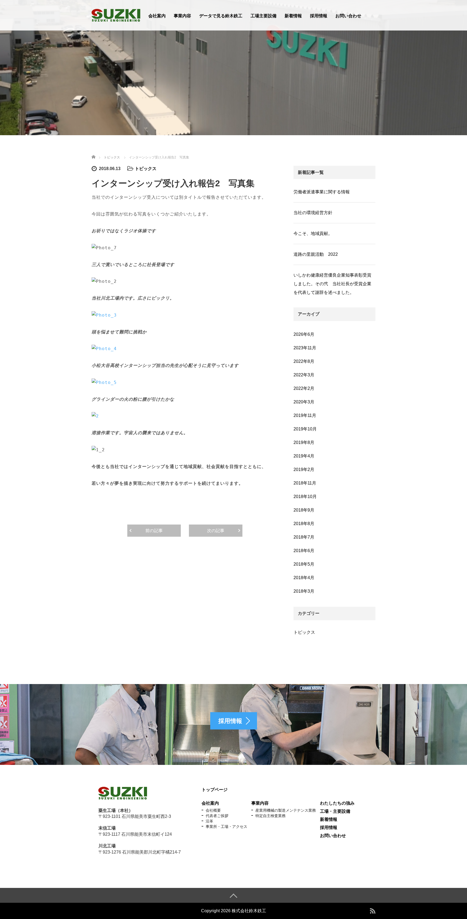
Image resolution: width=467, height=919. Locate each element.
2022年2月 (303, 388)
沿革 (209, 821)
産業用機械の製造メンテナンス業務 (285, 810)
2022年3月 (303, 375)
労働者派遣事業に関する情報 (321, 192)
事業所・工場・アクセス (226, 826)
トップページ (215, 789)
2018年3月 (303, 591)
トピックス (145, 168)
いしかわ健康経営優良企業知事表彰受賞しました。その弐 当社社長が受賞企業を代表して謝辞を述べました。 (332, 284)
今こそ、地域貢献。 (312, 233)
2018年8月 (303, 523)
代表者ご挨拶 (217, 816)
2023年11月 (304, 348)
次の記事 (215, 530)
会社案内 (157, 16)
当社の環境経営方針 (312, 212)
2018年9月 (303, 510)
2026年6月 (303, 334)
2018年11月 (304, 483)
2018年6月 (303, 550)
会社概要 (213, 810)
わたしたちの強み (337, 803)
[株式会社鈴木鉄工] (116, 14)
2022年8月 (303, 361)
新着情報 (293, 16)
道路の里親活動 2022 (315, 254)
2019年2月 (303, 469)
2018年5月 (303, 564)
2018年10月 (305, 496)
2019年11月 (304, 415)
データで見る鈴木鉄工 (220, 16)
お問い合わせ (348, 16)
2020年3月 (303, 402)
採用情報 (318, 16)
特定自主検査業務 (270, 816)
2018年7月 (303, 537)
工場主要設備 (263, 16)
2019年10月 (305, 429)
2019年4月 (303, 456)
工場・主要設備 (335, 811)
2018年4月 (303, 577)
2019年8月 (303, 442)
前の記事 (154, 530)
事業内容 (182, 16)
